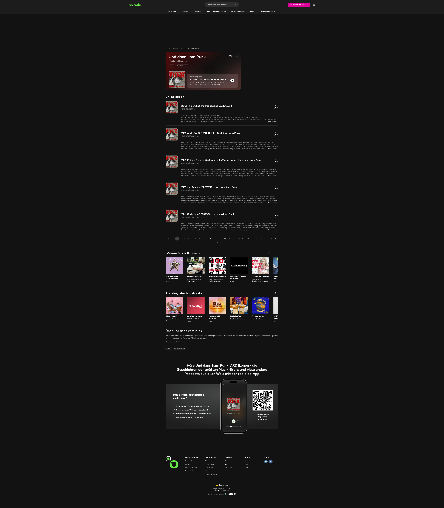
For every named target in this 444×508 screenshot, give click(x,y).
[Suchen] (236, 4)
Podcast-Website (172, 342)
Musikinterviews (182, 66)
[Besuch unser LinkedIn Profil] (266, 461)
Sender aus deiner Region (216, 11)
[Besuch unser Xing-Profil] (271, 461)
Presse (187, 464)
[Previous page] (173, 239)
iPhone (247, 461)
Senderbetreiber (191, 471)
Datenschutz (209, 464)
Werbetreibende (191, 467)
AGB (206, 461)
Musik (172, 66)
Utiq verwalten (210, 471)
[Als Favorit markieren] (230, 56)
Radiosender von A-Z (268, 11)
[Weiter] (275, 252)
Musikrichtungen (237, 11)
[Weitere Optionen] (236, 56)
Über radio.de (190, 461)
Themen (252, 11)
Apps (226, 464)
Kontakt (227, 461)
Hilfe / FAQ (228, 467)
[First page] (168, 239)
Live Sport (197, 11)
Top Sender (172, 11)
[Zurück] (269, 252)
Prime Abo (228, 471)
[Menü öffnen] (314, 4)
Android (247, 467)
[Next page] (222, 243)
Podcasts (185, 11)
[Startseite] (169, 48)
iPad (246, 464)
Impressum (209, 467)
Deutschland (223, 485)
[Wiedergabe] (232, 80)
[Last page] (226, 243)
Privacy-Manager (211, 474)
